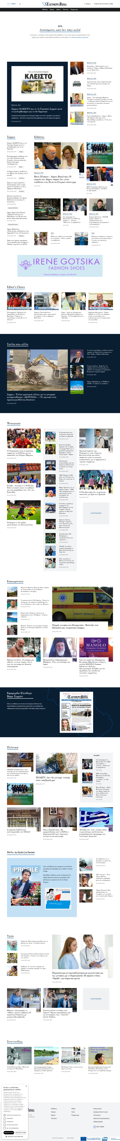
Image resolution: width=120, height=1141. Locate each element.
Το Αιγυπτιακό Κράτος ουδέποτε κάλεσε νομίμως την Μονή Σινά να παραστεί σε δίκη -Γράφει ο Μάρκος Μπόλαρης (100, 352)
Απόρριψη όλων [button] (21, 1132)
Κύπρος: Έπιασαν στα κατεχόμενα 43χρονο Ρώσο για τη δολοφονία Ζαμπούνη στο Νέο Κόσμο (34, 627)
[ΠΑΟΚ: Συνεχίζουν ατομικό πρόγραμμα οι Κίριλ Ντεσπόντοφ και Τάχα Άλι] (50, 550)
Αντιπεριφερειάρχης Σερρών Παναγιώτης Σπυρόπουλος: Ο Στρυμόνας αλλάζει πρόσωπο (43, 1068)
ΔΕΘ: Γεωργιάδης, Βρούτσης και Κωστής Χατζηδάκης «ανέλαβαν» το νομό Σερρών (97, 188)
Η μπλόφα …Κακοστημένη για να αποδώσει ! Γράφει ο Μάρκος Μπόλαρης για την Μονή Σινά (99, 68)
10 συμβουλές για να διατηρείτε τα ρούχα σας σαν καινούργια (103, 861)
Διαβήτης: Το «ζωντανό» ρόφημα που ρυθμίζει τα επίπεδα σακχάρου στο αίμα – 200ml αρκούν (34, 968)
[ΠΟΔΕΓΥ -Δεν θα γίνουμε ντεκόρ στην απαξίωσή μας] (57, 767)
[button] (15, 1136)
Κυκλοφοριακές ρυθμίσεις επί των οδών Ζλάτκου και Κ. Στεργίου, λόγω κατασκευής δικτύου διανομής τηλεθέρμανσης (17, 160)
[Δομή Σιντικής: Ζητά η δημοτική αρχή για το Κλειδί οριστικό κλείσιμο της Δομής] (77, 84)
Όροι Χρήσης (70, 1138)
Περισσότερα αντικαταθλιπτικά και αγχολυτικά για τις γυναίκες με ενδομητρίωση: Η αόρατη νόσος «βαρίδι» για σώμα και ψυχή (77, 976)
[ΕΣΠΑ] (100, 1139)
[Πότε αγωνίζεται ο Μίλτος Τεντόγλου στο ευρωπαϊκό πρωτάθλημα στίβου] (50, 563)
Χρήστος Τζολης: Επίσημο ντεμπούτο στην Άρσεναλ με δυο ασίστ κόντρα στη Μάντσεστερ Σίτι (66, 523)
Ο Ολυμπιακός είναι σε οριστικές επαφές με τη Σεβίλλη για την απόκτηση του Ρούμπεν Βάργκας (20, 453)
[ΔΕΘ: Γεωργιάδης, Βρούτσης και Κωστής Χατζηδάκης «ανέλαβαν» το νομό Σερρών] (100, 176)
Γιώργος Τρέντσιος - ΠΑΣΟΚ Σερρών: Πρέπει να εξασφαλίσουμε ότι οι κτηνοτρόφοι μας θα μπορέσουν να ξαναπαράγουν (99, 220)
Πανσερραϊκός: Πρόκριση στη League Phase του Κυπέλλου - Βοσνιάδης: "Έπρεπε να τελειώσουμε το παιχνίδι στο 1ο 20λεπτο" (17, 316)
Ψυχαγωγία (74, 9)
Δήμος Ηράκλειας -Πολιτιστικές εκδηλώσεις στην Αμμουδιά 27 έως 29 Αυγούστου (18, 231)
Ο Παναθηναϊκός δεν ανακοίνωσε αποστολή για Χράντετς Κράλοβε (66, 434)
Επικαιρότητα (15, 581)
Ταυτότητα (96, 1115)
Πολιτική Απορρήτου (58, 1138)
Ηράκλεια (21, 235)
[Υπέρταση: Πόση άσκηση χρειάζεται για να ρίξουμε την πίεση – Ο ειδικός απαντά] (12, 945)
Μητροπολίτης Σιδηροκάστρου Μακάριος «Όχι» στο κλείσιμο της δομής (56, 662)
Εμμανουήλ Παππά (13, 208)
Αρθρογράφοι (98, 1122)
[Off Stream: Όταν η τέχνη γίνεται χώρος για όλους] (73, 1055)
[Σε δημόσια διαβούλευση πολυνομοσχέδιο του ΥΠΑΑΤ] (24, 819)
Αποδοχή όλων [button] (9, 1132)
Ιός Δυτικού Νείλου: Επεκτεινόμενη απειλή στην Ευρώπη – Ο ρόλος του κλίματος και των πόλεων (35, 956)
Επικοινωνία (97, 1109)
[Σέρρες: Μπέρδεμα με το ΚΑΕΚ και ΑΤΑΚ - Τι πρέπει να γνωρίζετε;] (77, 387)
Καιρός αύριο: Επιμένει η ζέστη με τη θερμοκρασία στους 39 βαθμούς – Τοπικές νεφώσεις (34, 615)
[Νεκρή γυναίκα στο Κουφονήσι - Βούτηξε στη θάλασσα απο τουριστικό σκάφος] (82, 608)
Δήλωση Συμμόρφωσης (101, 1118)
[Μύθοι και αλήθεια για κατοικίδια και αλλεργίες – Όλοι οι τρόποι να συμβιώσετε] (40, 238)
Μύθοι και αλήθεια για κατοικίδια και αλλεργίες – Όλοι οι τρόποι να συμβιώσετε (61, 238)
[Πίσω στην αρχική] (54, 4)
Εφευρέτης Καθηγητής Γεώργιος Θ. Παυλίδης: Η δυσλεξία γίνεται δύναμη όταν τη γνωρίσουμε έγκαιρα (99, 1068)
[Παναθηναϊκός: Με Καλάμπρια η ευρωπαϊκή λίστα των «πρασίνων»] (50, 538)
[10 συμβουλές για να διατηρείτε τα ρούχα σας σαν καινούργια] (86, 864)
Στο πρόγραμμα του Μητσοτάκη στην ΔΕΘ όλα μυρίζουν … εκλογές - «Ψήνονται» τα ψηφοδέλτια (103, 763)
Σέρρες (52, 9)
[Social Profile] (26, 885)
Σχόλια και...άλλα (16, 105)
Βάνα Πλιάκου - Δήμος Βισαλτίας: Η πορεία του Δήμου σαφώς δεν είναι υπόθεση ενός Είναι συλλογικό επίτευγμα (55, 179)
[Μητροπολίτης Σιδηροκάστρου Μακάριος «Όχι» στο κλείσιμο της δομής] (60, 649)
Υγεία (52, 233)
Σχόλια (58, 9)
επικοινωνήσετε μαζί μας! (80, 37)
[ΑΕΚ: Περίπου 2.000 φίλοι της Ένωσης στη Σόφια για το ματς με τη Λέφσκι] (50, 479)
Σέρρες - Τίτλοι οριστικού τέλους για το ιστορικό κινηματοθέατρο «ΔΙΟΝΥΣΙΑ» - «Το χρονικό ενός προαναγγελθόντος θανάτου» (31, 397)
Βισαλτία (21, 178)
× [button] (26, 1086)
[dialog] (15, 1111)
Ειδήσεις (45, 9)
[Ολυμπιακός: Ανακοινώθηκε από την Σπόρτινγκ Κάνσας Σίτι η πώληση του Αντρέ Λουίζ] (50, 465)
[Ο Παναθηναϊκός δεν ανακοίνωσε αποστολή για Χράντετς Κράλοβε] (50, 436)
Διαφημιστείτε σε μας (100, 1112)
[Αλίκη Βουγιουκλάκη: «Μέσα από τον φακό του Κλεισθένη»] (19, 1055)
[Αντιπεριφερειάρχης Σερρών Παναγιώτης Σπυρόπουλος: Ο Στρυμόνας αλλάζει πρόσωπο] (46, 1055)
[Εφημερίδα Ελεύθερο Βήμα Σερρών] (86, 712)
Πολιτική (65, 9)
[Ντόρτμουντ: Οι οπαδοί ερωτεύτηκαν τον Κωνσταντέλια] (24, 512)
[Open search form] (20, 4)
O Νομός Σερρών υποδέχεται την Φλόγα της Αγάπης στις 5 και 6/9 (17, 173)
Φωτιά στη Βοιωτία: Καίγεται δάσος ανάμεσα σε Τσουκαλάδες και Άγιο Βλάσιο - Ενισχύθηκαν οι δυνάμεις (35, 589)
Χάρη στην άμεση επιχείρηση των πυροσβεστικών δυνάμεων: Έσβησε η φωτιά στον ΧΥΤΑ (17, 242)
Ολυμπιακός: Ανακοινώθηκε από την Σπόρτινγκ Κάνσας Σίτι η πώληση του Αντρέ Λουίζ (66, 464)
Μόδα (21, 852)
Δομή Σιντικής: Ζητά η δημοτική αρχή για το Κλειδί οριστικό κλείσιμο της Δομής (99, 84)
